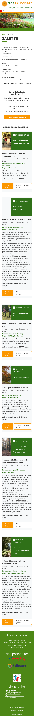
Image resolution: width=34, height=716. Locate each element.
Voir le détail (7, 186)
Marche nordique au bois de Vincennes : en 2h (21, 143)
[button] (31, 16)
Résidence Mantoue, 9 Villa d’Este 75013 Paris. (17, 642)
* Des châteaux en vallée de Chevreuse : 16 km (21, 550)
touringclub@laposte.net (19, 645)
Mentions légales (17, 714)
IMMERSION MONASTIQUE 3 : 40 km (19, 209)
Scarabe (21, 710)
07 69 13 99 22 (18, 647)
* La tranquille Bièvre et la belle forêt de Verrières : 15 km (21, 449)
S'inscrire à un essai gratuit (22, 186)
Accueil (3, 34)
